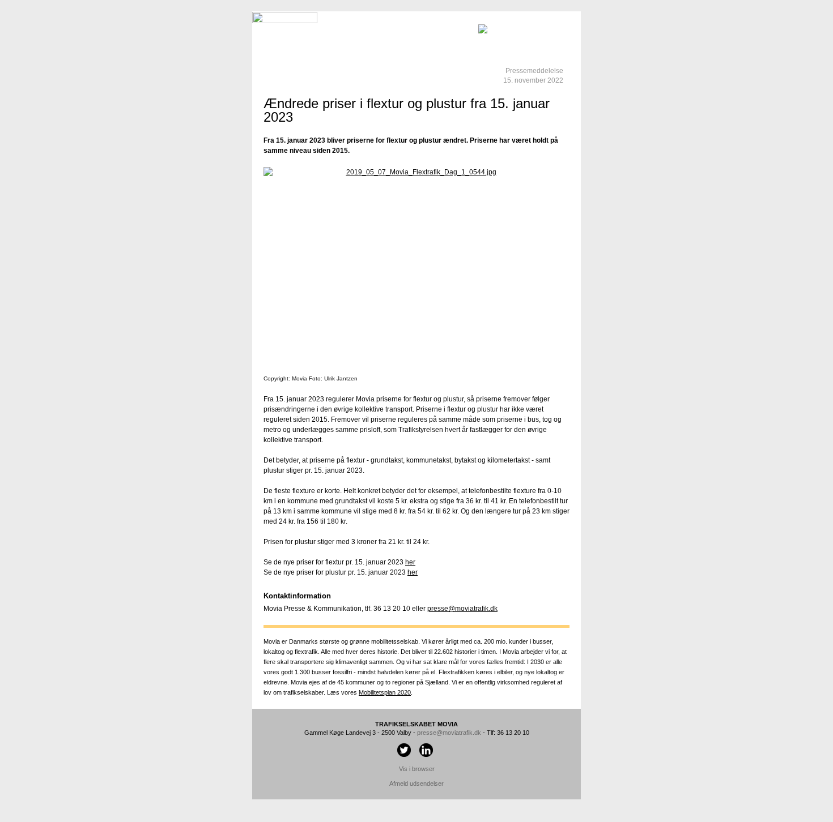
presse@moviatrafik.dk (462, 609)
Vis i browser (417, 768)
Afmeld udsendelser (416, 783)
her (410, 562)
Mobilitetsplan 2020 (385, 692)
